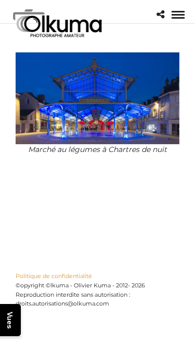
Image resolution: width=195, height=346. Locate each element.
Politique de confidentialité (54, 276)
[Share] (160, 15)
